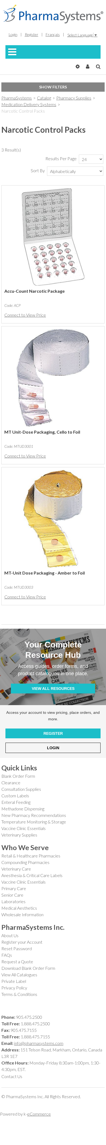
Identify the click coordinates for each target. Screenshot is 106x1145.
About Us (9, 935)
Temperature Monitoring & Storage (33, 821)
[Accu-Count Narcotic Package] (53, 237)
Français (53, 34)
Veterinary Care (16, 868)
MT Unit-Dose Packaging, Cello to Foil (42, 431)
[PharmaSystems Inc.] (53, 14)
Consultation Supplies (21, 789)
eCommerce (39, 1113)
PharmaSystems (16, 97)
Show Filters (53, 87)
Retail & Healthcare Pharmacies (30, 855)
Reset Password (16, 948)
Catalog (44, 97)
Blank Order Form (18, 776)
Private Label (13, 981)
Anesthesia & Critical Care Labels (32, 875)
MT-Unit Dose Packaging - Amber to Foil (44, 572)
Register (31, 34)
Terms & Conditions (19, 994)
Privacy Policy (14, 987)
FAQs (6, 955)
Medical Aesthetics (19, 908)
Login (13, 34)
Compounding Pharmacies (25, 862)
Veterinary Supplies (19, 834)
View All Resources (53, 688)
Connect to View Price (25, 314)
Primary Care (13, 888)
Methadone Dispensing (22, 808)
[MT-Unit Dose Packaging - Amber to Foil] (53, 518)
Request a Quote (17, 961)
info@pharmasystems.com (38, 1043)
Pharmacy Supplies (73, 97)
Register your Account (21, 942)
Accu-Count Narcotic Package (34, 291)
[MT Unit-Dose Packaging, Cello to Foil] (53, 378)
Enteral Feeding (15, 802)
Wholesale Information (22, 914)
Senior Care (12, 894)
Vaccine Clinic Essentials (23, 828)
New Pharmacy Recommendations (33, 815)
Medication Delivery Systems (28, 104)
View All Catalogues (19, 974)
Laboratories (13, 901)
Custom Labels (15, 795)
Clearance (10, 782)
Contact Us (11, 1076)
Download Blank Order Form (28, 968)
